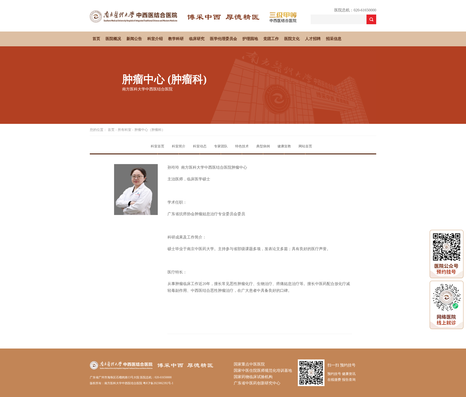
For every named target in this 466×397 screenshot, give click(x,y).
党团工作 (271, 39)
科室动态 (200, 146)
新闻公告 (134, 39)
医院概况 (113, 39)
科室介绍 (155, 39)
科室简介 (178, 146)
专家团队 (221, 146)
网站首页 (305, 146)
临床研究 (197, 39)
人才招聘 (313, 39)
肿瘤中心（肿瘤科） (149, 130)
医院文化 (292, 39)
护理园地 (250, 39)
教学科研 (176, 39)
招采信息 (333, 39)
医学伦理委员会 (223, 39)
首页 (96, 39)
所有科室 (124, 130)
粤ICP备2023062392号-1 (158, 383)
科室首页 (157, 146)
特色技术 (242, 146)
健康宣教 (284, 146)
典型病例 (263, 146)
